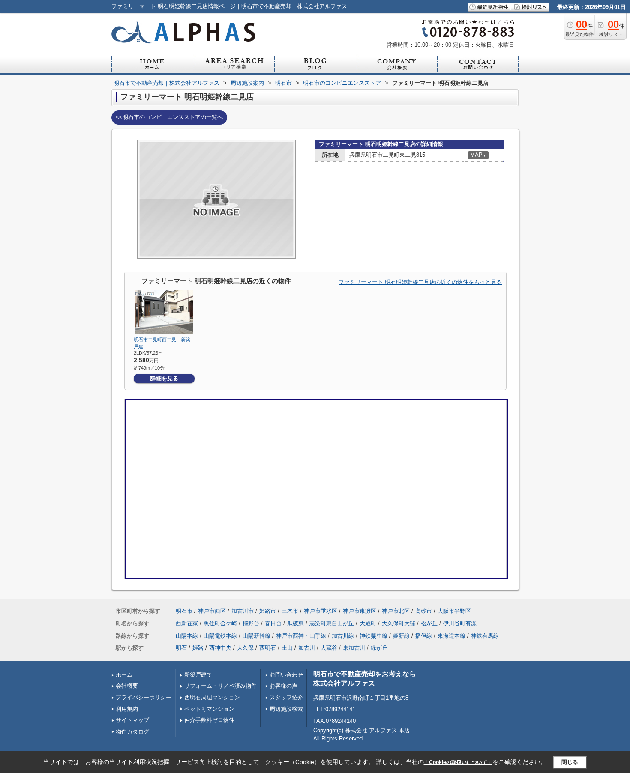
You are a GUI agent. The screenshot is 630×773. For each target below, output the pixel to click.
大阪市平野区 (454, 611)
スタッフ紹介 (286, 697)
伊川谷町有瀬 (460, 623)
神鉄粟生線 (373, 636)
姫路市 (267, 611)
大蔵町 (368, 623)
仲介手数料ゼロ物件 (209, 720)
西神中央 (220, 648)
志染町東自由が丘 (331, 623)
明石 (181, 648)
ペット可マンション (209, 709)
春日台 (273, 623)
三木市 (290, 611)
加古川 (306, 648)
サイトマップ (132, 720)
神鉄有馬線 (485, 636)
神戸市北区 (396, 611)
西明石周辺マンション (212, 697)
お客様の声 (283, 686)
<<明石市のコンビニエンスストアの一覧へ (169, 117)
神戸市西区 (212, 611)
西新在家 (187, 623)
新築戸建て (198, 675)
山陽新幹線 (256, 636)
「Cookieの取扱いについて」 (458, 762)
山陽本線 (187, 636)
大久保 (245, 648)
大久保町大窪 (398, 623)
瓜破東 (295, 623)
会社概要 (127, 686)
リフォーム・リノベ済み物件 (220, 686)
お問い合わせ (286, 675)
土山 (287, 648)
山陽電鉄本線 (220, 636)
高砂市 (423, 611)
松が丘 (429, 623)
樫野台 (251, 623)
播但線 (423, 636)
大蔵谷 (329, 648)
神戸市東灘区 (359, 611)
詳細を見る (164, 378)
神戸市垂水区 (320, 611)
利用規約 (127, 709)
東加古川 (354, 648)
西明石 (267, 648)
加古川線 (343, 636)
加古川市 (242, 611)
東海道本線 (451, 636)
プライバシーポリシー (143, 697)
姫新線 (401, 636)
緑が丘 (379, 648)
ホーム (124, 675)
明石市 (184, 611)
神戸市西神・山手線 (301, 636)
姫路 (198, 648)
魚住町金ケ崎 (220, 623)
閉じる (569, 762)
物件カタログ (132, 731)
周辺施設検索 (286, 709)
